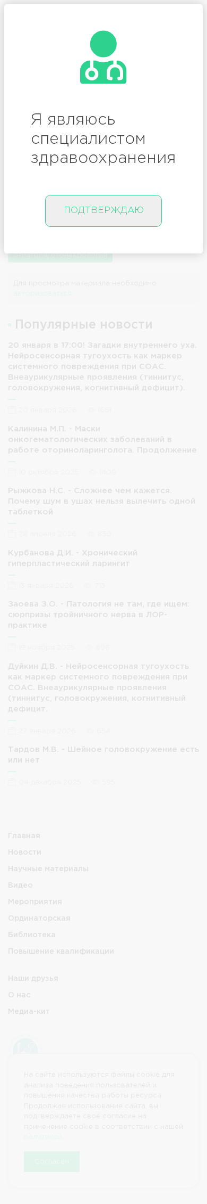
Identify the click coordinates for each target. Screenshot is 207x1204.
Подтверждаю (104, 211)
